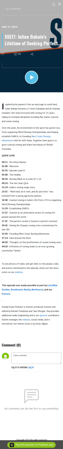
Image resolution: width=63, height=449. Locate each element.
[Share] (32, 54)
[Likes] (3, 54)
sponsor (43, 315)
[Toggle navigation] (59, 4)
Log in (31, 367)
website (19, 272)
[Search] (53, 4)
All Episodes (13, 8)
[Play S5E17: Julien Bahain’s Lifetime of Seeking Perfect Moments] (31, 77)
